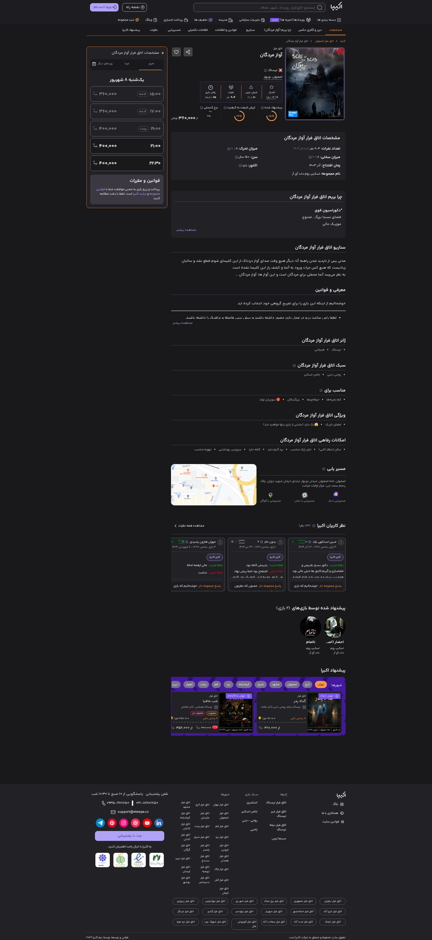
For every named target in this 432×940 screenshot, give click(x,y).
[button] (321, 684)
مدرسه (223, 20)
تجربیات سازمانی (249, 20)
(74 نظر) (271, 97)
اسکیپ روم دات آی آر (306, 173)
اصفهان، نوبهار (273, 77)
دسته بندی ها (326, 20)
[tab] (335, 30)
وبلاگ (148, 20)
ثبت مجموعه (126, 20)
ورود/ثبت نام (102, 7)
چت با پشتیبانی (130, 836)
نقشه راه (133, 7)
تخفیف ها (200, 20)
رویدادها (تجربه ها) (288, 20)
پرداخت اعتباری (173, 20)
